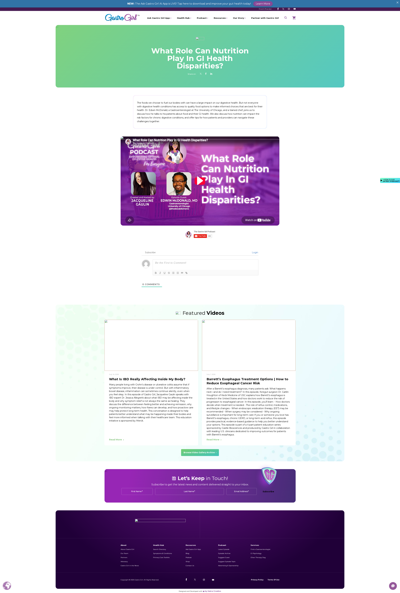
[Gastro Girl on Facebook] (278, 9)
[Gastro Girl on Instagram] (289, 9)
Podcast (202, 18)
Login (254, 252)
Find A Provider (265, 9)
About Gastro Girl (127, 549)
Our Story (238, 18)
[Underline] (164, 273)
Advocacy (124, 562)
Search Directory (159, 549)
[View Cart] (294, 18)
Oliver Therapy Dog (258, 557)
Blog (187, 553)
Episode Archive (224, 553)
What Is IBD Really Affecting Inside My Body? (147, 379)
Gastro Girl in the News (130, 566)
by (213, 591)
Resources (220, 18)
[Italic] (160, 273)
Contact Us (190, 566)
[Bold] (156, 273)
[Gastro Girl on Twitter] (283, 9)
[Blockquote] (182, 273)
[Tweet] (201, 74)
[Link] (186, 273)
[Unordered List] (177, 273)
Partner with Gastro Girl (265, 18)
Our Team (124, 553)
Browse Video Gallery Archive (199, 452)
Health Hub (183, 18)
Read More (115, 440)
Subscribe (268, 491)
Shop (188, 562)
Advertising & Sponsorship (228, 566)
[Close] (397, 2)
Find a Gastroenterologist (260, 549)
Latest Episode (223, 549)
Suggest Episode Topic (226, 562)
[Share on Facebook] (205, 74)
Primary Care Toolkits (161, 557)
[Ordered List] (173, 273)
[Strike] (169, 273)
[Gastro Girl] (122, 21)
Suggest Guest (224, 557)
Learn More (263, 3)
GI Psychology (256, 553)
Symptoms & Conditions (162, 553)
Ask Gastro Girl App (158, 18)
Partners (124, 557)
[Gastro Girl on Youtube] (295, 9)
